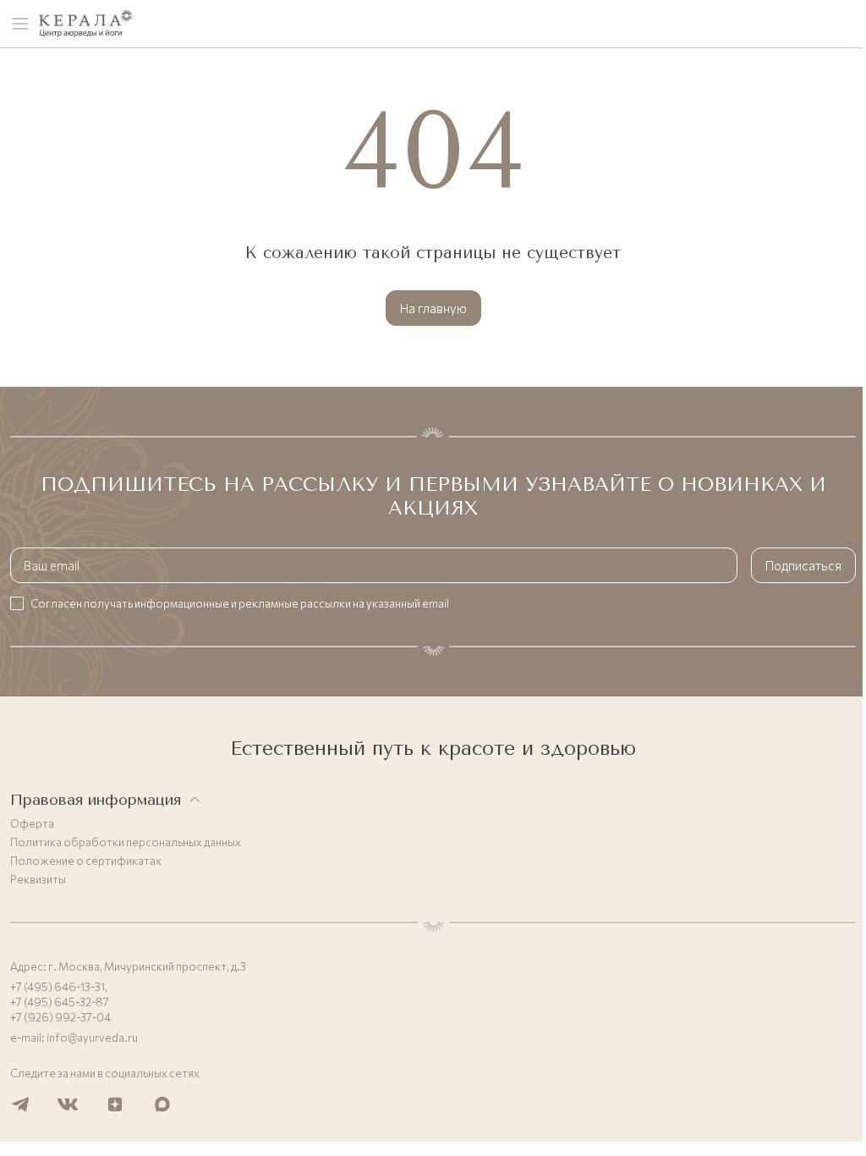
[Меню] (20, 24)
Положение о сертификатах (86, 860)
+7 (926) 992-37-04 (60, 1017)
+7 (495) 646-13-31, (58, 987)
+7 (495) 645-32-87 (59, 1002)
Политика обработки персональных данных (125, 842)
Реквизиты (38, 879)
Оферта (32, 823)
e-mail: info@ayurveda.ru (74, 1037)
